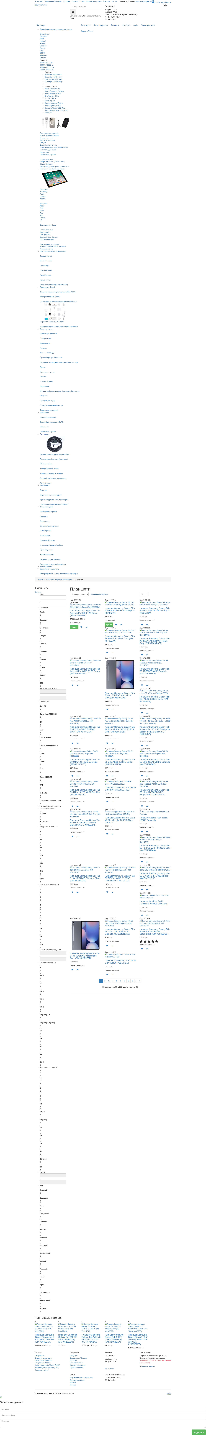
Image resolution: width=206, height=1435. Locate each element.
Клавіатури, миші (46, 249)
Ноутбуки (126, 25)
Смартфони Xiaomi (42, 1362)
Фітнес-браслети (46, 164)
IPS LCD (43, 706)
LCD (41, 730)
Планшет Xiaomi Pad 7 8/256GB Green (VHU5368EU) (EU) (120, 788)
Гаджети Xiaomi (87, 31)
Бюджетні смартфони (53, 74)
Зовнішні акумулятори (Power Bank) (54, 147)
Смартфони (85, 25)
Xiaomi (42, 43)
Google (42, 48)
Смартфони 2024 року (53, 77)
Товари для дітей (148, 25)
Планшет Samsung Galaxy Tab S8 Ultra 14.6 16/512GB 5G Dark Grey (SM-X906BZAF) (85, 822)
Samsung (43, 36)
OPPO (42, 53)
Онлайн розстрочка (93, 1)
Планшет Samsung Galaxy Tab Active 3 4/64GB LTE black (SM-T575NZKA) (155, 610)
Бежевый (44, 1198)
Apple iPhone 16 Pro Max (54, 91)
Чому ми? (39, 1)
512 (41, 871)
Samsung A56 (50, 100)
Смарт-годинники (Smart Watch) (47, 1365)
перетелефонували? (144, 1)
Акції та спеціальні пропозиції (81, 1377)
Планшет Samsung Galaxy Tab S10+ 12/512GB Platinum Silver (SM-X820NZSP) (85, 878)
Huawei (43, 41)
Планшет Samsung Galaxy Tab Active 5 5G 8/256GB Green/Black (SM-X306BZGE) (155, 931)
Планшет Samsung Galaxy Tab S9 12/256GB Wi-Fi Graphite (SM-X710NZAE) (155, 671)
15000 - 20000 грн (47, 67)
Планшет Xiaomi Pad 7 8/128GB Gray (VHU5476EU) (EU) (120, 961)
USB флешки (45, 234)
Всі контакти (109, 1368)
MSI (41, 215)
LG (41, 220)
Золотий (43, 1245)
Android (43, 813)
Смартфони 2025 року (53, 81)
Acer (41, 213)
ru (113, 1)
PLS (41, 769)
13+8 (42, 999)
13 (41, 1030)
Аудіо (136, 25)
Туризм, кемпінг (46, 566)
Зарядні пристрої (46, 137)
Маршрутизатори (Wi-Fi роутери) (53, 246)
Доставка (66, 1)
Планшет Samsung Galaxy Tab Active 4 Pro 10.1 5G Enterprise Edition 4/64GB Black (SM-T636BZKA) (155, 730)
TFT (41, 785)
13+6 (42, 991)
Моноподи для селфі (48, 149)
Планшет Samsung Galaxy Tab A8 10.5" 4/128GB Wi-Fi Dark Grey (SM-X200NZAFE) (155, 641)
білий (42, 1206)
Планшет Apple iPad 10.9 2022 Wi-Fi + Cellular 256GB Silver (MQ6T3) (120, 820)
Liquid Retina (45, 737)
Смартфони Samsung (43, 1360)
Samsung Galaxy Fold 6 (54, 103)
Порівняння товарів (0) (99, 594)
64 (41, 847)
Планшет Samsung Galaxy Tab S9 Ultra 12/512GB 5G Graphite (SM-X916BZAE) (155, 762)
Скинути (38, 592)
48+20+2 (43, 1159)
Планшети (115, 25)
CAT (41, 50)
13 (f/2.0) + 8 (45, 1014)
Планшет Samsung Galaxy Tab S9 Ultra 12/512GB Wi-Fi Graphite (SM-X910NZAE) (120, 931)
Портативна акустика (48, 154)
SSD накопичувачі (47, 239)
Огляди (73, 1385)
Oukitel (43, 659)
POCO (42, 667)
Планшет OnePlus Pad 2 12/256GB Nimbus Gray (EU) (153, 902)
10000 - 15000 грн (47, 65)
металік (43, 1261)
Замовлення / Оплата (52, 1)
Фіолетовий (45, 1300)
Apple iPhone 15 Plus (53, 93)
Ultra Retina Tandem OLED (50, 800)
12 (41, 928)
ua (116, 1)
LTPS (42, 753)
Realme (43, 57)
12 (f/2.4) (43, 1119)
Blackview (44, 628)
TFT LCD (43, 793)
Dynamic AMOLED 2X (48, 714)
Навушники (44, 152)
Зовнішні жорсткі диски (49, 237)
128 (41, 855)
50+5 (42, 1062)
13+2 (42, 1007)
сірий (42, 1284)
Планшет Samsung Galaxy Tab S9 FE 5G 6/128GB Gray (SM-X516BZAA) (120, 638)
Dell (41, 208)
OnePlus (43, 651)
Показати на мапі (148, 1366)
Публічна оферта (76, 1367)
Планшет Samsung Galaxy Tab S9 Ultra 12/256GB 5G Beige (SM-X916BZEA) (120, 762)
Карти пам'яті (45, 232)
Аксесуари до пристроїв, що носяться (54, 166)
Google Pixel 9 (50, 98)
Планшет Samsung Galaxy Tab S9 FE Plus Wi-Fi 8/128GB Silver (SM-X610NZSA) (85, 729)
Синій (42, 1276)
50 (41, 1054)
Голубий (43, 1221)
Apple (42, 38)
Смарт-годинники (101, 25)
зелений (43, 1237)
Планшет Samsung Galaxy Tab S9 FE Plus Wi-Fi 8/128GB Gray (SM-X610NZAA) (155, 848)
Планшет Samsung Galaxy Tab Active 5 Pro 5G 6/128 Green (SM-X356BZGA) (85, 613)
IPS (41, 722)
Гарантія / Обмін (78, 1)
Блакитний (44, 1213)
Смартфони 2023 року (53, 79)
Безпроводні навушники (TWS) (47, 1367)
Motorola (43, 55)
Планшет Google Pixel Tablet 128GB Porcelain (153, 818)
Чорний (43, 1308)
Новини (73, 1382)
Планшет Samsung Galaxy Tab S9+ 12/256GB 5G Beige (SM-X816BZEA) (155, 699)
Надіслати (199, 1432)
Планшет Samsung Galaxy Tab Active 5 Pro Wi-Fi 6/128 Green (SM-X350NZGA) (85, 671)
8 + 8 (42, 975)
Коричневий (45, 1253)
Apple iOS (44, 821)
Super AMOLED (46, 777)
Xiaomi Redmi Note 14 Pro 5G (56, 110)
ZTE (41, 683)
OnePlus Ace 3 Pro (52, 96)
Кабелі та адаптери (47, 140)
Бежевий (43, 1190)
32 (41, 839)
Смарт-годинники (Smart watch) (52, 161)
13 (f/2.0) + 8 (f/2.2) (47, 1022)
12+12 (42, 1111)
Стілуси (43, 142)
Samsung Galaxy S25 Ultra (55, 108)
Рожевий (43, 1269)
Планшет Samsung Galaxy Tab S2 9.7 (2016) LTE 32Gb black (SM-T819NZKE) (155, 876)
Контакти (106, 1)
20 (41, 1143)
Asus (42, 210)
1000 (42, 879)
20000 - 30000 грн (47, 69)
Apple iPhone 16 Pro (52, 89)
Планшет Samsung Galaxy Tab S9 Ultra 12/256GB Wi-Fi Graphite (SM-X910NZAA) (155, 792)
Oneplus (43, 46)
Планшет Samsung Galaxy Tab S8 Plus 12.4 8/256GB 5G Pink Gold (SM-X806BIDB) (120, 729)
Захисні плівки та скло (48, 145)
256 (41, 863)
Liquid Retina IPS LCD (49, 745)
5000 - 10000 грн (46, 62)
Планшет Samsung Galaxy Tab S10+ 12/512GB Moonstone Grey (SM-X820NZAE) (120, 695)
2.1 (41, 1080)
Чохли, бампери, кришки (49, 135)
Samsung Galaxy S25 (53, 105)
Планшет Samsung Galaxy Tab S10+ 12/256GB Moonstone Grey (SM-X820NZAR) (85, 955)
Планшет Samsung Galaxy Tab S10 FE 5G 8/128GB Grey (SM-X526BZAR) (120, 610)
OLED (42, 761)
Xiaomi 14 (48, 112)
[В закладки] (81, 627)
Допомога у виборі (77, 1380)
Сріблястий (45, 1292)
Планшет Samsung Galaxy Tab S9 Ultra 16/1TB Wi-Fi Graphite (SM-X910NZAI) (85, 792)
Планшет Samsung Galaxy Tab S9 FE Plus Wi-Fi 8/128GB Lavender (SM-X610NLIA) (120, 878)
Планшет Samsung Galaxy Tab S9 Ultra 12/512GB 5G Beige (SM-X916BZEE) (85, 762)
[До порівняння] (86, 627)
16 (41, 936)
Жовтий (43, 1229)
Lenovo (43, 196)
